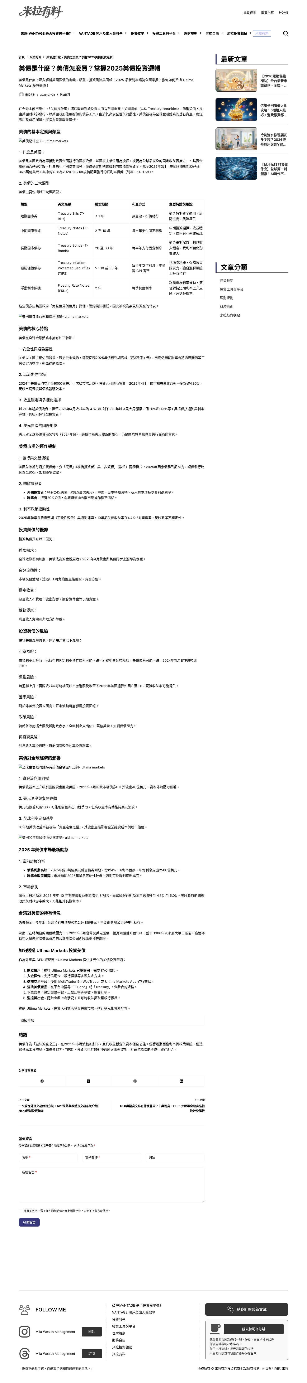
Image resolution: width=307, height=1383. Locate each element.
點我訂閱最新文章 (252, 1309)
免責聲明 (250, 12)
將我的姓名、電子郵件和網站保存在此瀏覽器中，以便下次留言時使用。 (67, 1210)
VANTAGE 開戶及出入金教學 (101, 33)
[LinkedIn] (181, 1081)
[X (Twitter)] (88, 1081)
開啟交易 (27, 1021)
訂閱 (91, 1354)
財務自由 (212, 33)
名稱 (26, 1157)
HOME (283, 12)
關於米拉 (267, 12)
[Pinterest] (135, 1081)
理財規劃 (190, 33)
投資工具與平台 (164, 33)
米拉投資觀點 (237, 33)
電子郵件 (92, 1157)
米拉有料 (262, 33)
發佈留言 (29, 1222)
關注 (91, 1332)
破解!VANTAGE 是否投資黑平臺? (46, 33)
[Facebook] (42, 1081)
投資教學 (137, 33)
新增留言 (29, 1172)
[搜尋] (285, 33)
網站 (152, 1157)
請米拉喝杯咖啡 (253, 1329)
